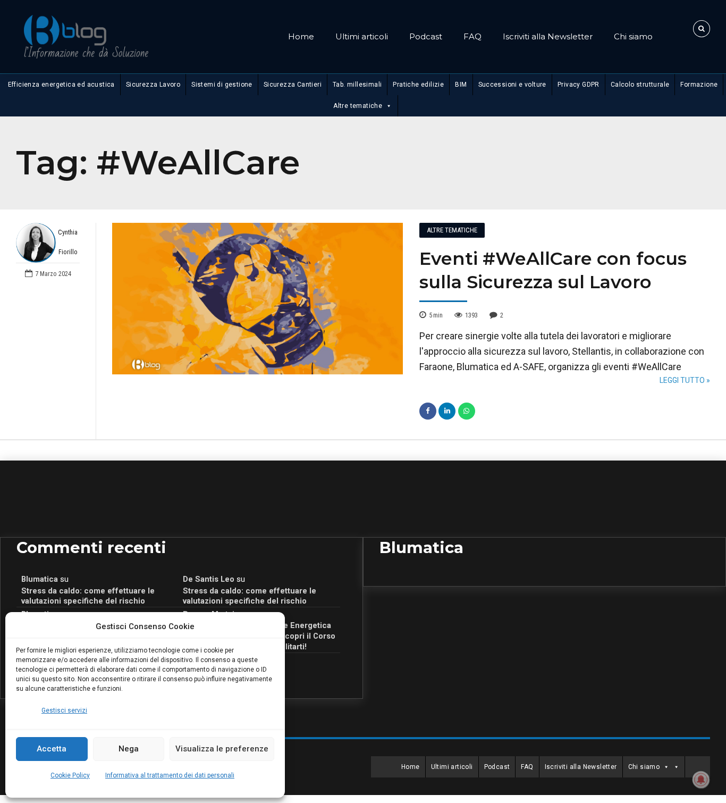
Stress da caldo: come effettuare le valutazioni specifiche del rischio (88, 596)
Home (301, 36)
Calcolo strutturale (640, 84)
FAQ (472, 36)
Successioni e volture (512, 84)
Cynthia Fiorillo (68, 242)
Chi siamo (633, 36)
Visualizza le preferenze (221, 749)
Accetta (51, 749)
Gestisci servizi (64, 710)
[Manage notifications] (701, 779)
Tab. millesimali (357, 84)
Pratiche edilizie (418, 84)
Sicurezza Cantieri (293, 84)
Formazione (698, 84)
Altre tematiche (357, 106)
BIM (461, 84)
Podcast (425, 36)
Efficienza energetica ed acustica (61, 84)
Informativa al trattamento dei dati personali (169, 775)
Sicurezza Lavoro (153, 84)
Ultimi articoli (361, 36)
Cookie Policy (70, 775)
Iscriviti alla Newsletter (548, 36)
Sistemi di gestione (221, 84)
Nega (129, 749)
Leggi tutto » (685, 380)
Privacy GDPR (579, 84)
